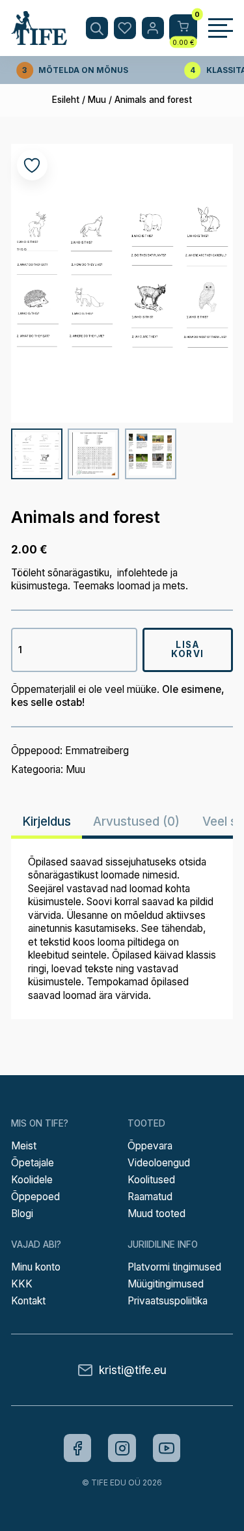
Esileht (65, 99)
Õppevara (150, 1146)
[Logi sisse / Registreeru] (153, 28)
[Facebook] (78, 1448)
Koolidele (32, 1179)
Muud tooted (156, 1213)
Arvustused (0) (136, 820)
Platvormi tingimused (174, 1267)
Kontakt (28, 1301)
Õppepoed (35, 1196)
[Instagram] (122, 1448)
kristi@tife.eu (133, 1369)
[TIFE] (39, 39)
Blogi (22, 1213)
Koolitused (151, 1179)
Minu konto (36, 1267)
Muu (97, 99)
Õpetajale (32, 1163)
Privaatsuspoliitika (168, 1301)
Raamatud (150, 1196)
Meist (23, 1146)
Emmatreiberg (97, 750)
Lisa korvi (187, 649)
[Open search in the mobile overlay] (97, 28)
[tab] (46, 821)
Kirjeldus (46, 820)
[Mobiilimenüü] (220, 28)
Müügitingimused (166, 1284)
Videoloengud (159, 1163)
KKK (22, 1284)
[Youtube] (167, 1448)
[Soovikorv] (125, 28)
